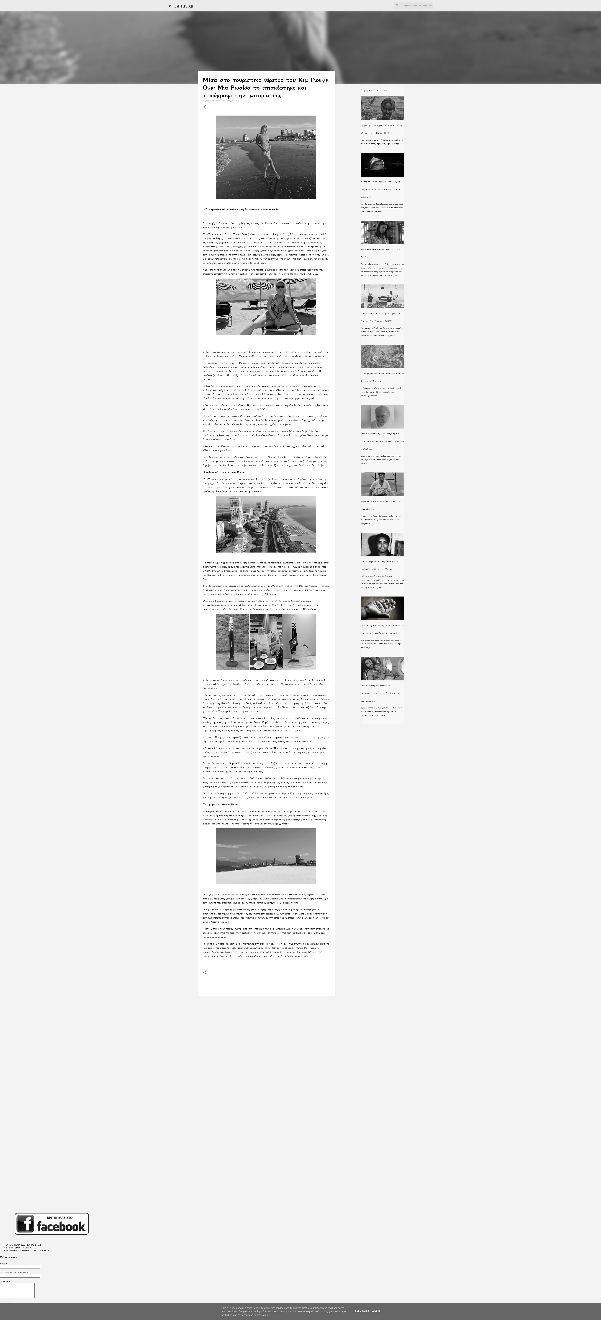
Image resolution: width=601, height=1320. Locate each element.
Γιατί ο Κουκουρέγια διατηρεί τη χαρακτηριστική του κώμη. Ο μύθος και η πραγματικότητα (380, 693)
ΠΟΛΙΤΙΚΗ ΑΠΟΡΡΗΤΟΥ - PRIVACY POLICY (28, 1250)
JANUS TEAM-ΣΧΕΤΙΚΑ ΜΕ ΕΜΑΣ (23, 1244)
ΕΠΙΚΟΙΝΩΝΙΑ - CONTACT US (22, 1247)
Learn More (361, 1311)
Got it (376, 1311)
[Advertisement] (266, 1023)
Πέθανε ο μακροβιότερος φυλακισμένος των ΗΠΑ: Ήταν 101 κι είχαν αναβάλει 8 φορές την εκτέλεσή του (382, 441)
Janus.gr (184, 6)
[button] (205, 107)
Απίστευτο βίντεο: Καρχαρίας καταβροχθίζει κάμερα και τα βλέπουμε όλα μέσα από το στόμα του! (380, 189)
